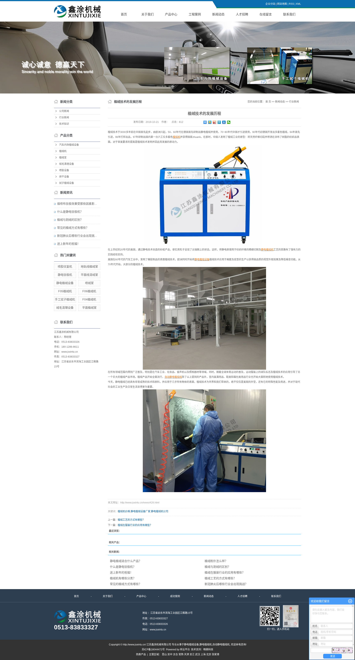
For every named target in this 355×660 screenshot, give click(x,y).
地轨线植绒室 (89, 266)
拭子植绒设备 (66, 183)
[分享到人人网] (224, 122)
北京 (208, 654)
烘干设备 (64, 176)
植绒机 (63, 151)
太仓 (175, 654)
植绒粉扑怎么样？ (216, 561)
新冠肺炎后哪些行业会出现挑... (77, 235)
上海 (203, 654)
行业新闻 (64, 117)
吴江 (192, 654)
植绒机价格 (124, 511)
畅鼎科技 (208, 649)
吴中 (169, 654)
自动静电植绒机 (221, 644)
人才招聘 (242, 14)
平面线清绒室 (89, 274)
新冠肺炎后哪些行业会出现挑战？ (226, 584)
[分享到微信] (229, 122)
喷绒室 (89, 283)
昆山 (164, 654)
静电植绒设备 (65, 283)
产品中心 (171, 14)
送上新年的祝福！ (68, 243)
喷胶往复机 (65, 266)
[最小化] (350, 601)
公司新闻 (64, 111)
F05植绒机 (65, 291)
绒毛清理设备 (66, 164)
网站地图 (282, 3)
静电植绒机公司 (159, 511)
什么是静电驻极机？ (70, 211)
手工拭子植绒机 (65, 299)
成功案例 (175, 596)
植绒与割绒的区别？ (70, 219)
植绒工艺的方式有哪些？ (131, 519)
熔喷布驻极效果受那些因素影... (77, 203)
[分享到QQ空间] (210, 122)
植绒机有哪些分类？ (123, 578)
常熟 (181, 654)
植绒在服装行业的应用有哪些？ (135, 525)
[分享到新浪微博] (214, 122)
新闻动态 (218, 14)
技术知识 (64, 123)
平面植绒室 (89, 307)
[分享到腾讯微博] (219, 122)
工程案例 (195, 14)
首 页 (268, 101)
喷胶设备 (64, 170)
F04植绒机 (89, 299)
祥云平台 (185, 649)
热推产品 (141, 654)
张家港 (215, 654)
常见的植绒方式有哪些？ (73, 227)
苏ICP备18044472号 (153, 649)
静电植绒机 (205, 644)
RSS (291, 3)
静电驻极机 (65, 274)
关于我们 (147, 14)
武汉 (197, 654)
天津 (186, 654)
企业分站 (270, 3)
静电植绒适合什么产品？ (126, 561)
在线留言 (265, 14)
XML (298, 3)
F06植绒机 (89, 291)
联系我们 (289, 14)
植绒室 (63, 157)
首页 (124, 14)
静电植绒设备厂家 (140, 511)
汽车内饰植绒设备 (69, 144)
